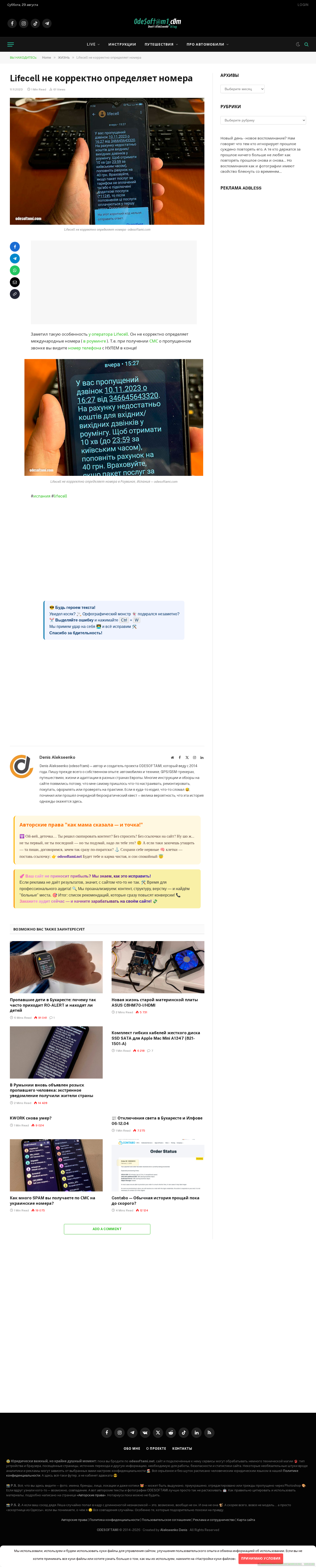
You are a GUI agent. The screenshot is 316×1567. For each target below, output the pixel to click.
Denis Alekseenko (57, 757)
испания (41, 496)
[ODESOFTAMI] (158, 23)
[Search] (306, 44)
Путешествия (159, 44)
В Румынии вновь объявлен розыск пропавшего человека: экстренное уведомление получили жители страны (51, 1090)
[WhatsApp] (15, 270)
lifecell (60, 496)
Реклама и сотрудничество (214, 1520)
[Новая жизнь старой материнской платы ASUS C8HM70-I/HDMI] (158, 967)
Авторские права (74, 1520)
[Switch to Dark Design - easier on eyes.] (298, 44)
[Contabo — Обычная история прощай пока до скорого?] (158, 1165)
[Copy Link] (15, 294)
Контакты (182, 1448)
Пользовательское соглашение (166, 1520)
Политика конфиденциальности (114, 1520)
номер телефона (84, 347)
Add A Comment (107, 1229)
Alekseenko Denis (173, 1530)
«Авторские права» (91, 1495)
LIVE (91, 44)
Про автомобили (206, 44)
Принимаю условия (261, 1558)
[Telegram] (15, 258)
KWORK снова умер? (31, 1118)
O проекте (156, 1448)
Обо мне (132, 1448)
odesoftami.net (70, 856)
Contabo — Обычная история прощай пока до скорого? (155, 1201)
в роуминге (94, 341)
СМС (153, 341)
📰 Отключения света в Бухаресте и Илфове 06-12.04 (157, 1121)
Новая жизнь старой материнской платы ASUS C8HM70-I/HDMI (155, 1003)
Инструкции (122, 44)
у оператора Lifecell (108, 334)
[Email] (15, 282)
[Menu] (10, 44)
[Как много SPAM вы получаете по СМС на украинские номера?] (56, 1165)
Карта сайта (246, 1520)
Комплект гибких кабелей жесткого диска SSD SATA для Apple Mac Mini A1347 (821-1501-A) (156, 1038)
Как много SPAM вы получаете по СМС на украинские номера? (52, 1201)
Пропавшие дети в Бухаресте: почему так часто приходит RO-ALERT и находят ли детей (53, 1005)
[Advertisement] (120, 282)
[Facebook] (15, 247)
